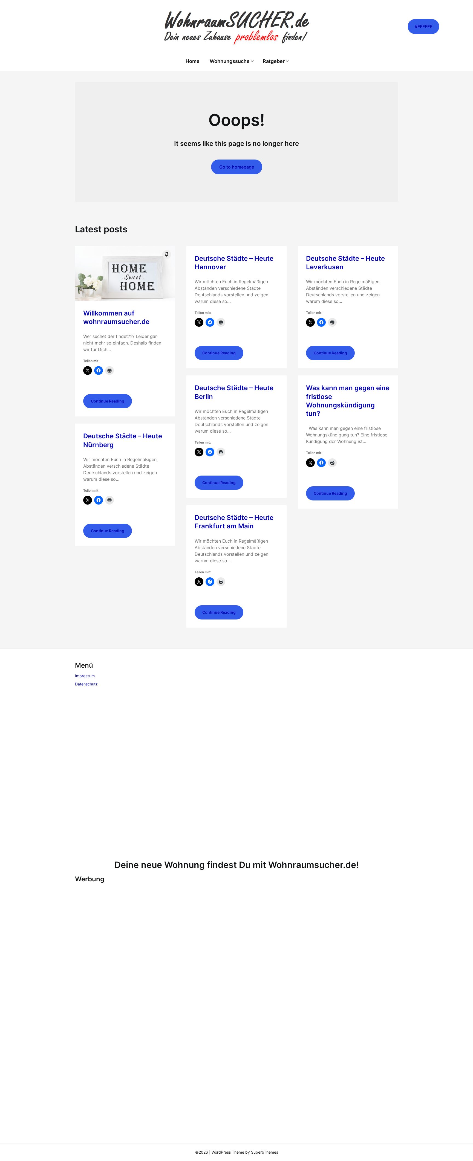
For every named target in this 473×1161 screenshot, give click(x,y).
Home (193, 61)
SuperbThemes (264, 1152)
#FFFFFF (423, 26)
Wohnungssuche (230, 61)
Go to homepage (236, 167)
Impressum (85, 675)
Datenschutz (86, 684)
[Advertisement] (236, 774)
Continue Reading (107, 401)
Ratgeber (274, 61)
